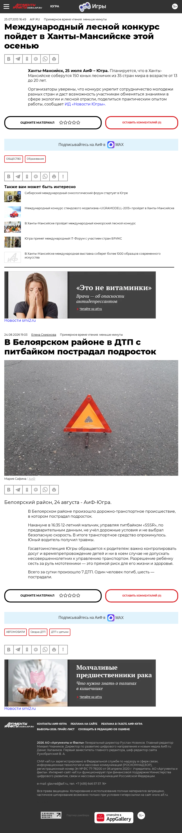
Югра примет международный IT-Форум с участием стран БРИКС (73, 238)
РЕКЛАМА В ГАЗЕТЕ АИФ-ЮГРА (121, 723)
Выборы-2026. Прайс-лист (55, 729)
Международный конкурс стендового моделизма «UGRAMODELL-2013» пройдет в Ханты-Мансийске (99, 208)
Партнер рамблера (78, 815)
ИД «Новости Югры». (85, 104)
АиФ (32, 478)
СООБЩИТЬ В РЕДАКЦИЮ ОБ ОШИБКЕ (104, 729)
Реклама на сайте (84, 723)
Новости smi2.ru (20, 320)
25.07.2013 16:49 (15, 19)
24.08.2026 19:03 (15, 334)
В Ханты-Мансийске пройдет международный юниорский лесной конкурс (80, 223)
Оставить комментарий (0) (141, 122)
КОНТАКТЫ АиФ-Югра (52, 723)
